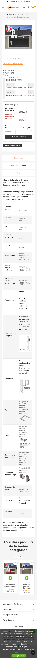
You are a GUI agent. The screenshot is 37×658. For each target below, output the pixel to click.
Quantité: (8, 132)
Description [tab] (18, 158)
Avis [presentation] (18, 173)
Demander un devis (12, 145)
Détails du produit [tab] (18, 166)
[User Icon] (28, 7)
